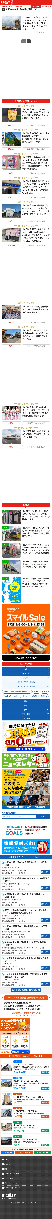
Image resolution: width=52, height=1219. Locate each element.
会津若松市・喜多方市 (39, 696)
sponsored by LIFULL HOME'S (33, 1056)
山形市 (44, 691)
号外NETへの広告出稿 (11, 1174)
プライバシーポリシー (11, 1183)
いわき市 (24, 696)
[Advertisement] (26, 72)
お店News (45, 6)
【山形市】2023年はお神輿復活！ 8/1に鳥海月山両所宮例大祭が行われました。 (35, 309)
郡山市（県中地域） (11, 696)
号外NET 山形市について (12, 1188)
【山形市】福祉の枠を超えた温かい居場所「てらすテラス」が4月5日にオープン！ (35, 434)
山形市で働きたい (16, 857)
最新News (19, 6)
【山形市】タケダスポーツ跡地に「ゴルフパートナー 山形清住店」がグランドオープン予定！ (36, 564)
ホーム (6, 1159)
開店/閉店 (36, 6)
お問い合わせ (8, 1178)
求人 (27, 6)
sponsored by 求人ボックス (34, 857)
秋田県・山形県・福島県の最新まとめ (17, 691)
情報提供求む (8, 1169)
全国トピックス (7, 6)
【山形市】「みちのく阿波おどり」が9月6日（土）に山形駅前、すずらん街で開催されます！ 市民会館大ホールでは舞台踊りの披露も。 (35, 163)
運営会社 (7, 1164)
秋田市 (36, 691)
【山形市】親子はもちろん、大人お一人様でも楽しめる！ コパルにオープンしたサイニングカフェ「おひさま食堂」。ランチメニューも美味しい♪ (35, 235)
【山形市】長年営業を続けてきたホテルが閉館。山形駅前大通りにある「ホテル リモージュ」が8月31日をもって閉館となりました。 (35, 187)
